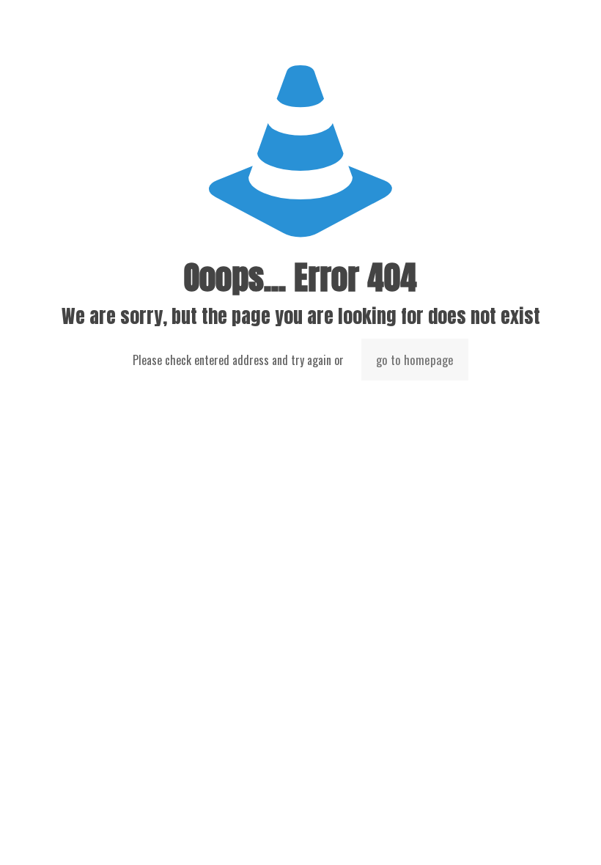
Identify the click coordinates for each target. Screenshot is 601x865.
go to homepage (415, 359)
